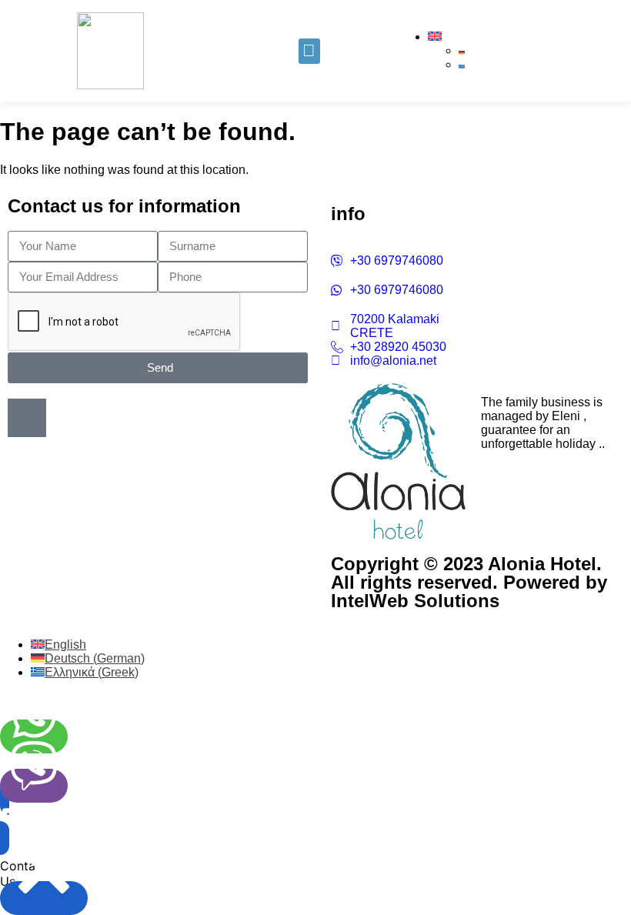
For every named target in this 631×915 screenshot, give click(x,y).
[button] (309, 51)
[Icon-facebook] (27, 418)
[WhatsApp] (34, 736)
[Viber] (34, 786)
